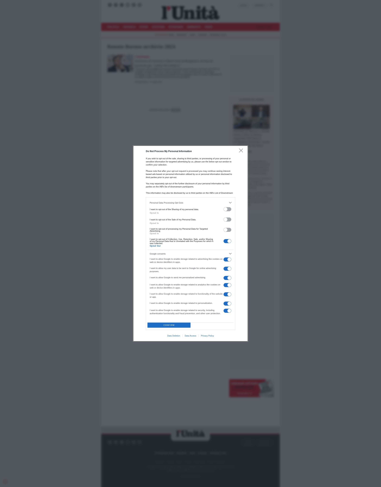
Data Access (190, 336)
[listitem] (190, 202)
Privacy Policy (207, 336)
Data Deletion (173, 336)
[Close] (242, 151)
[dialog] (190, 243)
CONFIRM (169, 325)
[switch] (227, 209)
